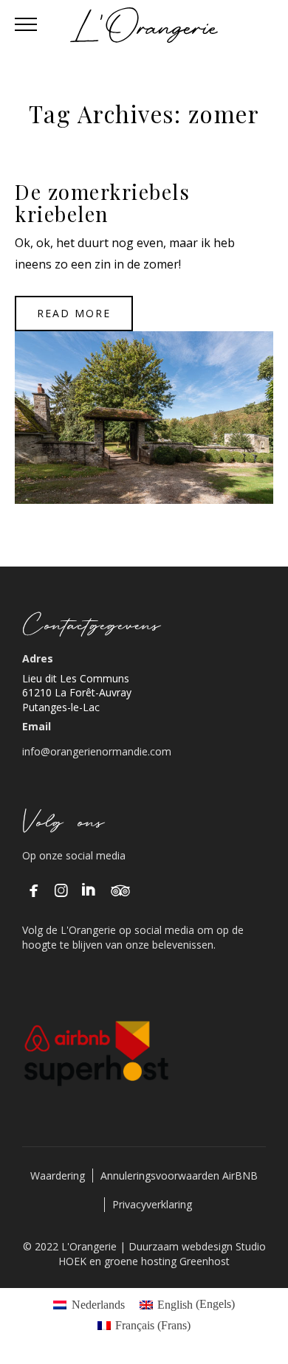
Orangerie (142, 401)
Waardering (57, 1176)
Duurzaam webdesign (182, 1246)
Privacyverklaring (152, 1204)
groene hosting (140, 1261)
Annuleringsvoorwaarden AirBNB (179, 1176)
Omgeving (141, 380)
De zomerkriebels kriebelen (102, 202)
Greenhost (204, 1261)
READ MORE (74, 313)
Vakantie (144, 423)
